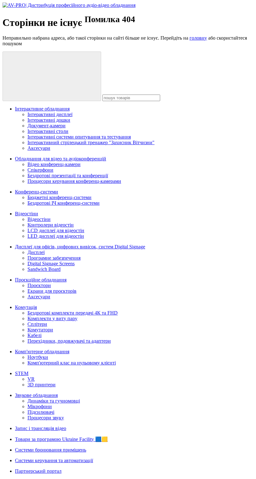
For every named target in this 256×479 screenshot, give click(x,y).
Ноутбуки (37, 357)
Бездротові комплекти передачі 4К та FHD (72, 312)
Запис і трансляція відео (40, 428)
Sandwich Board (44, 269)
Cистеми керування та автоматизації (54, 460)
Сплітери (37, 324)
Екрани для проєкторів (51, 291)
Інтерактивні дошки (48, 120)
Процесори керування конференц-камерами (74, 181)
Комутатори (40, 329)
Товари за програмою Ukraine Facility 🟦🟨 (61, 439)
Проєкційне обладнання (40, 279)
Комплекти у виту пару (52, 318)
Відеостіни (26, 213)
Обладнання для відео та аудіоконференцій (60, 158)
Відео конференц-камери (54, 164)
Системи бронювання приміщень (50, 449)
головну (198, 38)
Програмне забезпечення (54, 258)
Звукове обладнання (36, 395)
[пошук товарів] (51, 76)
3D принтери (41, 384)
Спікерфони (40, 170)
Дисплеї (36, 252)
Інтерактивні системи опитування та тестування (79, 136)
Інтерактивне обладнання (42, 108)
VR (31, 379)
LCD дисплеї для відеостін (55, 230)
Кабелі (34, 335)
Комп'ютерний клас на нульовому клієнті (71, 362)
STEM (21, 373)
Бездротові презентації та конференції (67, 175)
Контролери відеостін (50, 224)
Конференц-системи (36, 191)
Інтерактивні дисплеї (49, 114)
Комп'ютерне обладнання (42, 351)
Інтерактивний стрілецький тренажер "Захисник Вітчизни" (91, 142)
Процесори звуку (45, 417)
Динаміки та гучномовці (53, 400)
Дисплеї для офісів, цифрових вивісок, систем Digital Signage (80, 246)
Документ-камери (46, 125)
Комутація (26, 307)
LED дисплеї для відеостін (55, 236)
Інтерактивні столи (47, 131)
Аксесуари (38, 148)
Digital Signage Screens (51, 263)
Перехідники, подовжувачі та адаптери (69, 341)
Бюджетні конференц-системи (59, 197)
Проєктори (39, 285)
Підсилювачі (40, 412)
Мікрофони (39, 406)
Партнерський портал (38, 471)
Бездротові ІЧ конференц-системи (63, 203)
